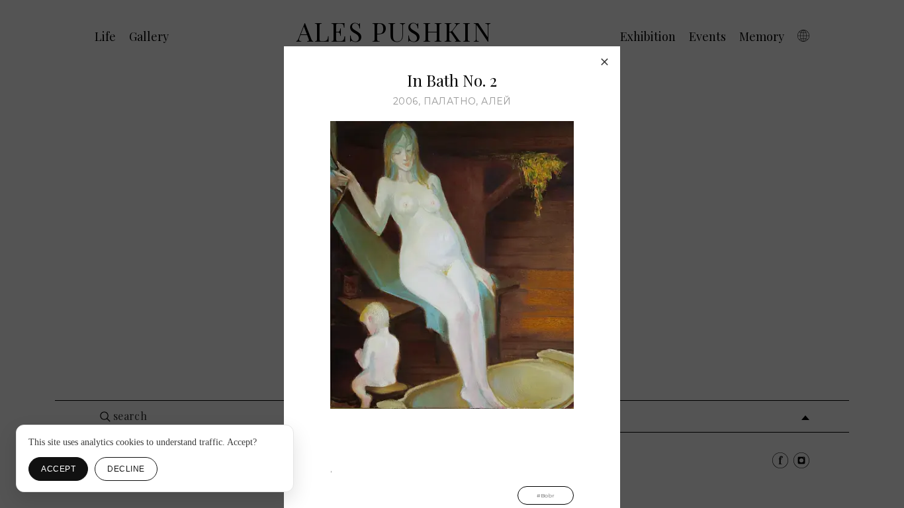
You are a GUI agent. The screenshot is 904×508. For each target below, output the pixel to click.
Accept (58, 469)
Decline (126, 469)
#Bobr (546, 495)
